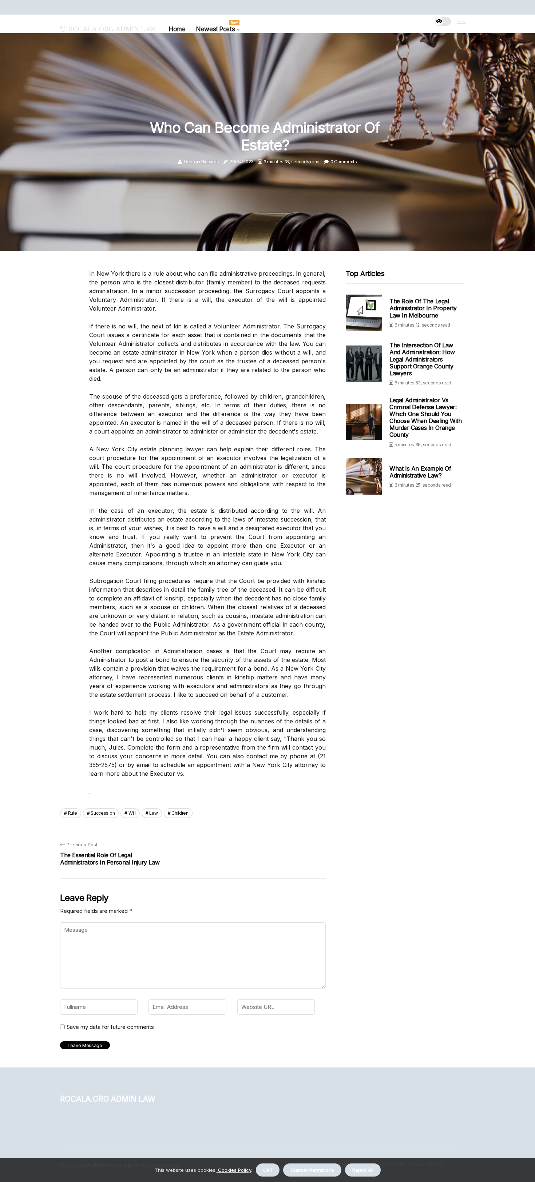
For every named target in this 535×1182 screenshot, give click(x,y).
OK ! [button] (267, 1170)
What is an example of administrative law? (420, 471)
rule (72, 813)
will (132, 813)
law (153, 813)
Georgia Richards (201, 161)
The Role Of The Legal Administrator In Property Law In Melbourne (423, 308)
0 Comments (343, 161)
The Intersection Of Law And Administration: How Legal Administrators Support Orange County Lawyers (422, 359)
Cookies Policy (234, 1170)
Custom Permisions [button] (312, 1170)
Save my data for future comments (110, 1027)
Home (177, 29)
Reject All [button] (362, 1170)
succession (103, 813)
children (180, 813)
